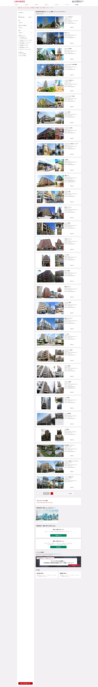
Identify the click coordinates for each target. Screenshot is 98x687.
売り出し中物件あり (23, 53)
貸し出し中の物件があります (70, 181)
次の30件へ (70, 493)
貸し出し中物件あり (23, 55)
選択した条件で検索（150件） (25, 683)
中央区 (41, 502)
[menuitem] (19, 4)
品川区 (49, 502)
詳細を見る (72, 27)
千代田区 (38, 502)
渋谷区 (51, 502)
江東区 (46, 502)
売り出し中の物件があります (70, 37)
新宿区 (44, 502)
